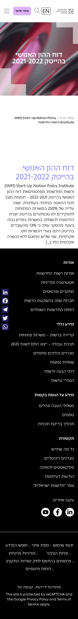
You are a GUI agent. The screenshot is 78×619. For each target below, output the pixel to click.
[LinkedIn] (5, 292)
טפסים (68, 414)
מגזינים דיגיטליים (59, 458)
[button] (37, 11)
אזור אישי (22, 11)
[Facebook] (5, 301)
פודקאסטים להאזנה (57, 467)
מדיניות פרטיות (22, 553)
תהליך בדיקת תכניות (56, 424)
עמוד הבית (66, 118)
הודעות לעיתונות (59, 476)
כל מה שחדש (62, 449)
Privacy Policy (38, 599)
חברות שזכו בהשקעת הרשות (49, 300)
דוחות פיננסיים (38, 568)
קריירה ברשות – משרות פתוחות (46, 335)
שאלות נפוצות (62, 362)
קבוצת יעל (25, 587)
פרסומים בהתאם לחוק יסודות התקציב (38, 561)
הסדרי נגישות (62, 380)
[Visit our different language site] (46, 11)
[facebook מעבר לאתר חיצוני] (57, 513)
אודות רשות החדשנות (55, 273)
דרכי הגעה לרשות (59, 371)
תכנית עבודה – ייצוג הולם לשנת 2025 (42, 344)
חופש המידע (16, 545)
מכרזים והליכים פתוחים (53, 353)
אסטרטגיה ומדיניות (57, 282)
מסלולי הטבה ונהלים (56, 405)
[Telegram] (5, 309)
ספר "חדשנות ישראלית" (53, 485)
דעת (39, 587)
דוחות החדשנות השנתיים (52, 309)
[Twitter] (5, 318)
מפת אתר (40, 545)
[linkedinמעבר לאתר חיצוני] (69, 513)
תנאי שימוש (63, 545)
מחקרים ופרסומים (58, 291)
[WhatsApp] (5, 326)
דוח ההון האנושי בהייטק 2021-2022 (45, 172)
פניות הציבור (57, 553)
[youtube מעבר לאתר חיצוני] (45, 513)
